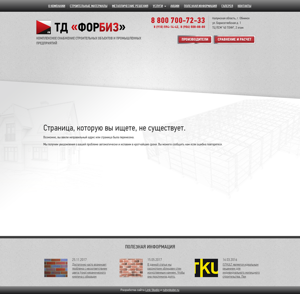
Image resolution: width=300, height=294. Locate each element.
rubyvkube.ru (171, 290)
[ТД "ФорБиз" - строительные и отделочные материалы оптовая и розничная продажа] (81, 27)
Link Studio (152, 290)
